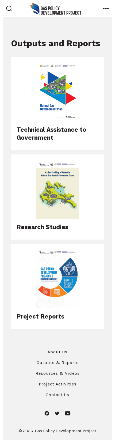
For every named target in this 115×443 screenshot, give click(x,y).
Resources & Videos (58, 373)
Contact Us (57, 394)
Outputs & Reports (58, 362)
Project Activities (57, 384)
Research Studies (42, 227)
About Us (57, 351)
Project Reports (40, 316)
